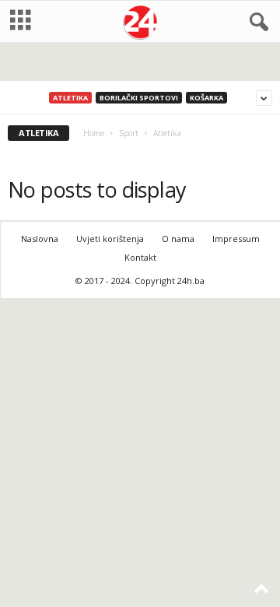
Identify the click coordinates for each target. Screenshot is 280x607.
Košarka (206, 98)
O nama (178, 238)
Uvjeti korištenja (110, 238)
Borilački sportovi (139, 98)
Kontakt (140, 257)
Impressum (236, 238)
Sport (128, 133)
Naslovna (39, 238)
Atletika (70, 98)
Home (93, 133)
